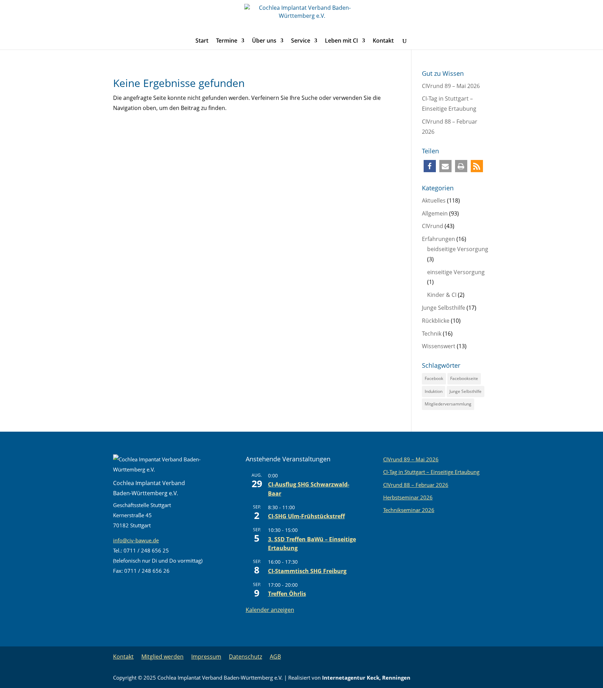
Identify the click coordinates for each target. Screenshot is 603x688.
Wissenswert (438, 346)
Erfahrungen (438, 239)
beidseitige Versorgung (457, 249)
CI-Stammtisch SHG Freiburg (307, 571)
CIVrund (432, 226)
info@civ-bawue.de (136, 540)
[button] (430, 166)
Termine (226, 41)
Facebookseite (464, 378)
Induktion (433, 391)
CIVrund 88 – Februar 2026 (415, 484)
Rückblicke (435, 320)
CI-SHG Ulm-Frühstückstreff (306, 516)
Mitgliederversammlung (448, 404)
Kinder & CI (441, 295)
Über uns (264, 41)
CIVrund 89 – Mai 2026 (451, 86)
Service (300, 41)
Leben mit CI (341, 41)
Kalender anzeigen (270, 610)
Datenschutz (245, 656)
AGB (275, 656)
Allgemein (435, 213)
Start (201, 41)
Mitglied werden (162, 656)
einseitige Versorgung (456, 272)
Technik (431, 333)
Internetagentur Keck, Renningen (366, 677)
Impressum (206, 656)
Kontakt (383, 41)
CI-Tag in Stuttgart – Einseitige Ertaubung (431, 471)
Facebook (434, 378)
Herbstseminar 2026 (408, 497)
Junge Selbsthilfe (443, 308)
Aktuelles (434, 200)
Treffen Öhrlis (287, 594)
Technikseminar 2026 (408, 509)
